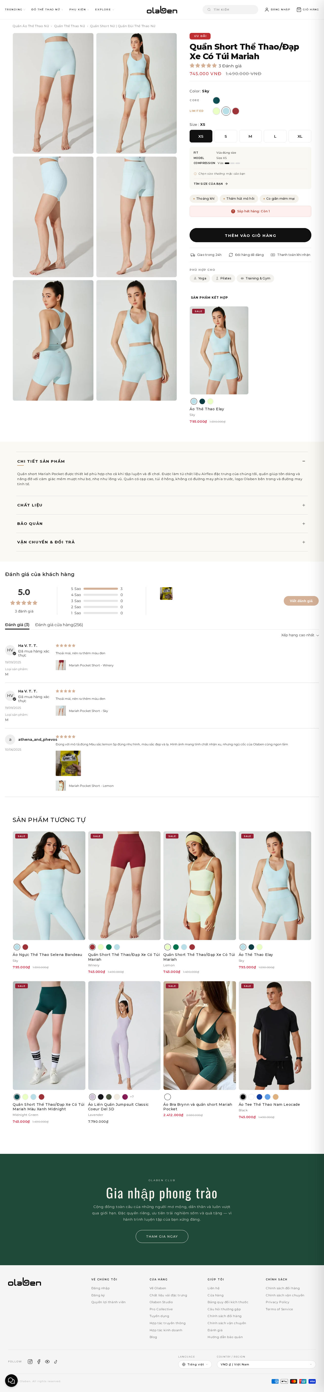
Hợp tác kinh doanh (166, 1330)
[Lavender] (92, 1097)
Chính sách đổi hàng (224, 1316)
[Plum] (125, 1097)
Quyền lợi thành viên (108, 1302)
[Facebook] (38, 1361)
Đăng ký (98, 1295)
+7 (132, 1096)
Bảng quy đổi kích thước (228, 1302)
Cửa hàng (216, 1295)
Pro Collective (161, 1309)
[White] (251, 1097)
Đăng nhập (100, 1288)
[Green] (109, 947)
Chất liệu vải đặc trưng (168, 1295)
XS (201, 136)
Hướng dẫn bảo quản (225, 1337)
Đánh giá (215, 1330)
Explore (103, 9)
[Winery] (25, 947)
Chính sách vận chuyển (227, 1323)
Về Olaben (158, 1288)
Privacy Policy (277, 1302)
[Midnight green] (17, 1097)
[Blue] (259, 1097)
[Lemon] (210, 401)
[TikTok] (55, 1361)
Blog (153, 1337)
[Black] (243, 1097)
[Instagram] (30, 1361)
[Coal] (101, 1097)
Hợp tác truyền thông (168, 1323)
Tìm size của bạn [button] (208, 184)
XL (300, 136)
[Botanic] (202, 401)
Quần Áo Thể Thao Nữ (31, 26)
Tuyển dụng (159, 1316)
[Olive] (109, 1097)
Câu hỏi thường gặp (224, 1309)
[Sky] (194, 401)
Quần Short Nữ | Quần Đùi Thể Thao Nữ (122, 26)
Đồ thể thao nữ (45, 9)
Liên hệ (213, 1288)
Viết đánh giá (301, 601)
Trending (13, 9)
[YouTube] (47, 1361)
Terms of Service (279, 1309)
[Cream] (117, 1097)
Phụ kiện (77, 9)
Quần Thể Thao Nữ (69, 26)
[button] (307, 9)
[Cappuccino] (276, 1097)
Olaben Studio (161, 1302)
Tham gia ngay (162, 1236)
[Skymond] (268, 1097)
